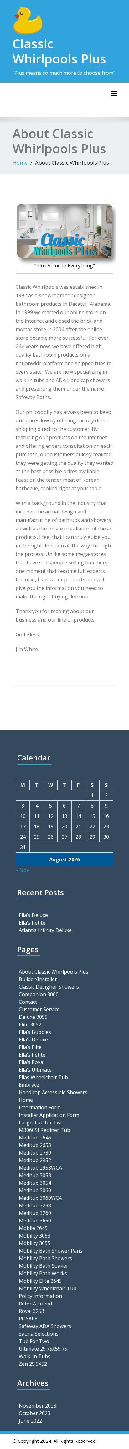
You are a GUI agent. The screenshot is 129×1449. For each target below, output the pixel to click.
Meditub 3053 (35, 1175)
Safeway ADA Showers (45, 1326)
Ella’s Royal (31, 1062)
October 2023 (34, 1413)
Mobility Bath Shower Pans (50, 1250)
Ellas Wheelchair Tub (43, 1077)
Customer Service (39, 1009)
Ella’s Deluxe (33, 915)
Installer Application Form (49, 1114)
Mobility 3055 (34, 1243)
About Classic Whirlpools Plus (53, 971)
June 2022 (30, 1420)
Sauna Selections (39, 1333)
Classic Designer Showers (49, 986)
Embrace (29, 1084)
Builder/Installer (38, 979)
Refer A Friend (35, 1303)
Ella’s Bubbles (35, 1032)
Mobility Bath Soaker (43, 1265)
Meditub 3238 (35, 1205)
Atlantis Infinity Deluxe (45, 930)
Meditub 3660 (35, 1220)
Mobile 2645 (33, 1228)
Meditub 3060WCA (40, 1197)
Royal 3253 (31, 1311)
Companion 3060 (39, 994)
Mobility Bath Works (43, 1273)
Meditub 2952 (35, 1160)
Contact (28, 1001)
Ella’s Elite (30, 1047)
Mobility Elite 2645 (40, 1280)
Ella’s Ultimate (35, 1069)
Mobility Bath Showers (45, 1258)
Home (20, 162)
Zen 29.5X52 (33, 1363)
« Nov (22, 870)
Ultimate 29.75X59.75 (43, 1348)
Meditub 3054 (35, 1182)
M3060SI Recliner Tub (44, 1130)
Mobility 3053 (34, 1235)
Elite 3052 (30, 1024)
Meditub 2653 (35, 1145)
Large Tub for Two (41, 1122)
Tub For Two (34, 1341)
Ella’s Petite (32, 922)
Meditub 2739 (35, 1152)
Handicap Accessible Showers (53, 1092)
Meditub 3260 (35, 1213)
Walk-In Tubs (34, 1356)
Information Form (40, 1107)
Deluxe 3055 (33, 1016)
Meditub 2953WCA (40, 1167)
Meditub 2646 (35, 1137)
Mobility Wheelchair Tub (47, 1288)
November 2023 (37, 1405)
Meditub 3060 (35, 1190)
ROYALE (28, 1318)
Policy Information (40, 1296)
